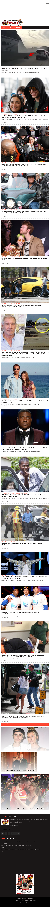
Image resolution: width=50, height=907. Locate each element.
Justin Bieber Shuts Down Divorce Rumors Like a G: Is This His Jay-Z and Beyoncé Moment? (18, 841)
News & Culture (13, 67)
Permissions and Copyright (25, 902)
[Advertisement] (25, 9)
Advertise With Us (25, 905)
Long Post (12, 493)
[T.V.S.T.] (13, 22)
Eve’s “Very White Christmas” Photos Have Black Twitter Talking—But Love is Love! (16, 845)
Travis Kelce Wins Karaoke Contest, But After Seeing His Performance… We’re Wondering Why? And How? (20, 849)
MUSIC (11, 256)
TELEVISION (12, 446)
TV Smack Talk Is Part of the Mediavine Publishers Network (25, 900)
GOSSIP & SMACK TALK (5, 67)
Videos (19, 67)
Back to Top (24, 812)
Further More (13, 825)
